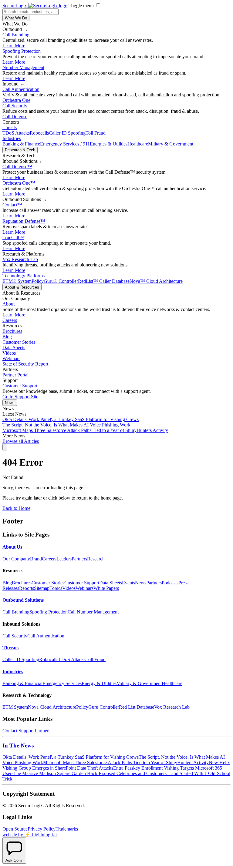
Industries (11, 138)
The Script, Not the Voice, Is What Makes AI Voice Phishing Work (66, 424)
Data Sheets (13, 347)
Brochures (12, 331)
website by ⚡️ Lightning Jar (29, 834)
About (8, 303)
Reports (26, 588)
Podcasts (170, 582)
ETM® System (17, 281)
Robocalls (39, 132)
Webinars (11, 358)
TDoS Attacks (16, 132)
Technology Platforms (23, 275)
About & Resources (22, 287)
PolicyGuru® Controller (55, 281)
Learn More (13, 45)
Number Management (23, 67)
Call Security (14, 105)
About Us (12, 547)
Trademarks (67, 828)
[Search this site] (4, 447)
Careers (9, 320)
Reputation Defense (23, 221)
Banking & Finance (21, 143)
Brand (36, 558)
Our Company (16, 558)
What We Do (16, 18)
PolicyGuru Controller (97, 707)
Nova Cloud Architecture (52, 707)
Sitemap (41, 588)
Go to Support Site (20, 396)
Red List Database (136, 707)
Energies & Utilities (108, 143)
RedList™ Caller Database (104, 281)
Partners (79, 558)
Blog (7, 336)
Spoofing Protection (21, 51)
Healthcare (137, 143)
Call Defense (14, 116)
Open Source (15, 828)
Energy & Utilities (99, 683)
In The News (18, 745)
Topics (55, 588)
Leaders (64, 558)
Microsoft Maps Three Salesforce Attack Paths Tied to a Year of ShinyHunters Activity (85, 430)
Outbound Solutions (23, 600)
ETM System (15, 707)
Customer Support (19, 385)
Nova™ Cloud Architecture (156, 281)
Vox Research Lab (20, 259)
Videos (9, 353)
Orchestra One (16, 100)
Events (128, 582)
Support (26, 730)
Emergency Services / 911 (65, 143)
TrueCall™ (13, 237)
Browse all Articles (20, 441)
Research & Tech (20, 150)
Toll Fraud (96, 132)
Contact (12, 204)
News (10, 402)
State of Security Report (25, 363)
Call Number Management (93, 611)
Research (96, 558)
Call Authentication (20, 89)
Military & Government (170, 143)
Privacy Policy (42, 828)
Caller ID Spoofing (67, 132)
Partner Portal (15, 374)
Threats (9, 127)
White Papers (106, 588)
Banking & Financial (22, 683)
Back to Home (16, 508)
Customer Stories (18, 342)
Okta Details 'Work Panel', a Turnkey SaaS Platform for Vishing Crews (70, 419)
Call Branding (15, 34)
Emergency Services (62, 683)
